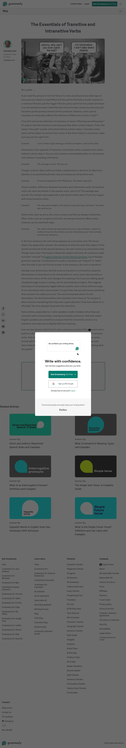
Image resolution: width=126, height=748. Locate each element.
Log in (73, 391)
